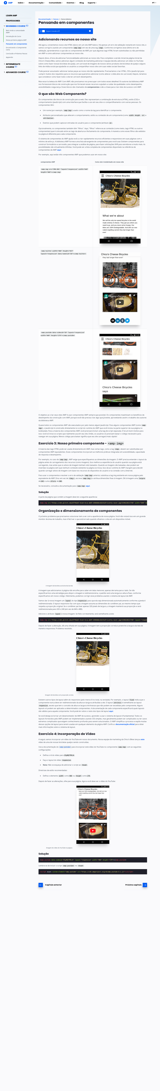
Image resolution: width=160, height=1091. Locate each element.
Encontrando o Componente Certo (16, 49)
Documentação (36, 3)
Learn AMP (11, 15)
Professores (13, 20)
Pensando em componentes (16, 44)
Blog (82, 3)
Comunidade (55, 3)
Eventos (70, 3)
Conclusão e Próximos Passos (16, 54)
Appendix (9, 57)
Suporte (91, 3)
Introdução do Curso (13, 36)
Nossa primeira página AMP (16, 40)
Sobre (20, 3)
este (142, 739)
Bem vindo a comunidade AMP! (15, 31)
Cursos (56, 19)
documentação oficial (125, 724)
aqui (59, 150)
